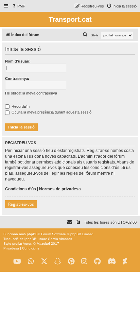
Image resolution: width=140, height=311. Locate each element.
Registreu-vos (21, 204)
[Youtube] (17, 261)
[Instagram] (84, 261)
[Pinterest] (71, 261)
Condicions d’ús (20, 189)
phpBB (32, 234)
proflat (17, 243)
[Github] (97, 261)
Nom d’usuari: (18, 61)
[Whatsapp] (31, 261)
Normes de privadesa (60, 189)
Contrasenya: (17, 78)
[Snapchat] (58, 261)
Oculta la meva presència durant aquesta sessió (51, 112)
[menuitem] (18, 6)
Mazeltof (43, 243)
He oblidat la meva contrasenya (31, 93)
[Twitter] (44, 261)
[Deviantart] (125, 261)
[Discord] (112, 261)
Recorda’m (20, 106)
